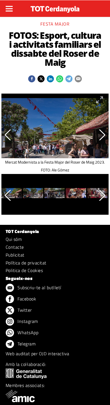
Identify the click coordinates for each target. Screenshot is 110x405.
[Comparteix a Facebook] (31, 78)
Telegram (26, 343)
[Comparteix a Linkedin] (50, 78)
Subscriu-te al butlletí (38, 287)
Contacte (15, 247)
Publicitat (15, 255)
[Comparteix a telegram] (68, 78)
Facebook (26, 298)
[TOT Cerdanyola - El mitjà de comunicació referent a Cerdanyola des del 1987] (55, 8)
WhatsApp (27, 332)
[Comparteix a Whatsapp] (59, 78)
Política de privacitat (26, 262)
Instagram (27, 321)
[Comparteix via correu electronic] (78, 78)
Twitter (24, 310)
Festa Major (54, 24)
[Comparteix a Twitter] (41, 78)
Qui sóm (14, 239)
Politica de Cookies (24, 270)
